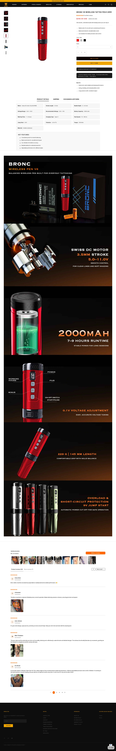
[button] (79, 15)
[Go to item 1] (6, 13)
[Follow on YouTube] (12, 738)
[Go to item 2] (6, 18)
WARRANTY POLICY (78, 722)
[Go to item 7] (6, 47)
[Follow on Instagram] (8, 738)
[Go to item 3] (6, 24)
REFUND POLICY (77, 717)
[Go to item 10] (92, 560)
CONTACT (45, 720)
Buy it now (94, 63)
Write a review (95, 553)
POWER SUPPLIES (70, 4)
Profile (100, 717)
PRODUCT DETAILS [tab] (43, 99)
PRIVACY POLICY (77, 724)
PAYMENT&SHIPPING (47, 722)
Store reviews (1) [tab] (28, 569)
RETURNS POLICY (78, 720)
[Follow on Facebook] (4, 738)
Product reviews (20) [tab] (17, 569)
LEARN (90, 4)
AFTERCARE (58, 4)
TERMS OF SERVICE (47, 724)
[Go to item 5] (6, 36)
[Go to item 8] (6, 53)
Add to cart (94, 58)
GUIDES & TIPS (46, 715)
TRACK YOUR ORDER (47, 726)
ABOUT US (76, 715)
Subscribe (8, 725)
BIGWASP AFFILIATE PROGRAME (50, 728)
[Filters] (93, 569)
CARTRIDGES (24, 4)
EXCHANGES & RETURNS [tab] (71, 99)
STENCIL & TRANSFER (36, 4)
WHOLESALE (81, 4)
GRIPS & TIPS (48, 4)
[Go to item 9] (83, 560)
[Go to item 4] (6, 30)
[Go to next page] (65, 692)
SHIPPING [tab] (56, 99)
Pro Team (45, 730)
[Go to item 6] (6, 41)
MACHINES (14, 4)
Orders (100, 715)
